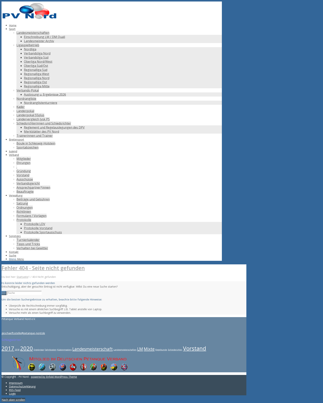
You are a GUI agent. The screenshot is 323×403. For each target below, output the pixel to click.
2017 (7, 348)
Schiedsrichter (175, 349)
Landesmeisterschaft (92, 349)
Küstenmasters (64, 349)
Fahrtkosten (50, 349)
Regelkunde (161, 349)
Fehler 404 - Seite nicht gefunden (43, 267)
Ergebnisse (39, 349)
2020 (26, 348)
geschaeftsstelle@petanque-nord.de (23, 333)
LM (140, 349)
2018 (17, 349)
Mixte (149, 349)
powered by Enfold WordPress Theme (54, 376)
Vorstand (194, 348)
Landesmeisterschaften (124, 349)
